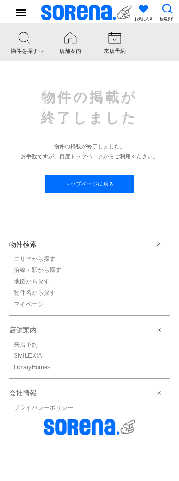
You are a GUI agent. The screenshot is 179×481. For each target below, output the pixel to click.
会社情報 (23, 393)
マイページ (29, 304)
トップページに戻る (89, 184)
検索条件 (167, 19)
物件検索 (23, 244)
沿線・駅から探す (38, 270)
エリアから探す (35, 258)
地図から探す (32, 281)
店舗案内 (23, 330)
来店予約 (26, 344)
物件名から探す (35, 292)
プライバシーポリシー (43, 407)
